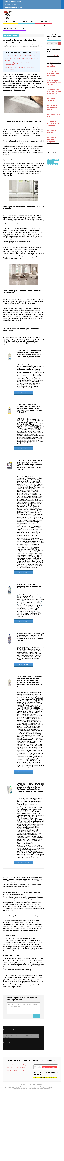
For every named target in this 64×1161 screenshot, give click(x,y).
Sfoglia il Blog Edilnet (10, 21)
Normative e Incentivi (52, 164)
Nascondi (35, 52)
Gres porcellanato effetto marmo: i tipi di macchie (20, 55)
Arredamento (8, 25)
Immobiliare (26, 25)
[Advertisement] (32, 1113)
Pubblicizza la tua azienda (11, 4)
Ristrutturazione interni (26, 21)
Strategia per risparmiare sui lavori (13, 7)
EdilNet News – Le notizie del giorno (13, 1)
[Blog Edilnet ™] (8, 19)
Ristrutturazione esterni (43, 21)
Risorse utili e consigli (39, 25)
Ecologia (17, 25)
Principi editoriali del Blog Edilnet (15, 1067)
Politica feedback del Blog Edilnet (16, 1070)
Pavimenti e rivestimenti (11, 35)
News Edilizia (50, 162)
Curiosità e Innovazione (52, 159)
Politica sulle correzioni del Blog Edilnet (18, 1065)
